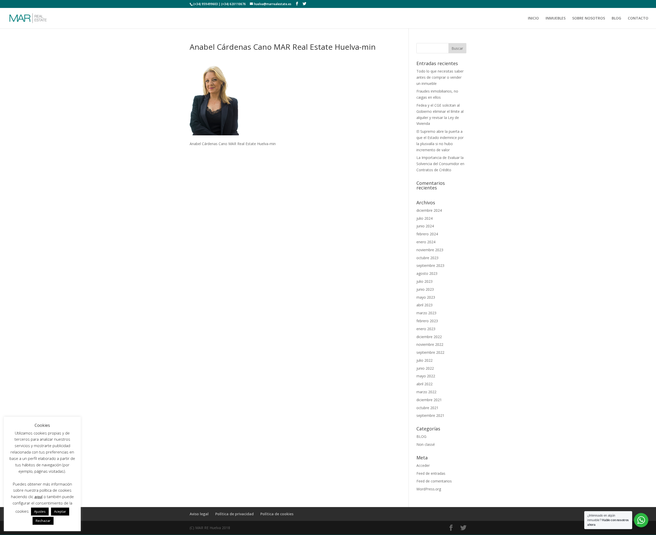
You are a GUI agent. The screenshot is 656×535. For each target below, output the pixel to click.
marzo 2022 (426, 391)
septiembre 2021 (430, 415)
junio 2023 (425, 289)
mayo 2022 (425, 376)
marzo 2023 (426, 312)
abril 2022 (424, 383)
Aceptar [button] (60, 511)
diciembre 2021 (429, 399)
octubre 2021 (427, 407)
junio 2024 (425, 226)
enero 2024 (425, 241)
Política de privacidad (234, 513)
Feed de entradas (430, 473)
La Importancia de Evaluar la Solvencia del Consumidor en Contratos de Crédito (440, 163)
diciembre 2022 (429, 336)
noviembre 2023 (429, 249)
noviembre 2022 (429, 344)
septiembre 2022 (430, 352)
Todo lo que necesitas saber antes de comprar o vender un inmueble (440, 77)
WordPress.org (428, 489)
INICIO (533, 18)
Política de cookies (276, 513)
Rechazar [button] (43, 520)
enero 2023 (425, 328)
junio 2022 (425, 368)
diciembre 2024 (429, 210)
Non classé (425, 444)
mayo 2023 (425, 297)
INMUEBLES (556, 18)
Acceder (423, 465)
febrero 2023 (427, 320)
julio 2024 (424, 218)
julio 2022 (424, 360)
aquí (38, 496)
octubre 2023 (427, 257)
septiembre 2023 (430, 265)
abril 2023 (424, 304)
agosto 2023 (426, 273)
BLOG (616, 18)
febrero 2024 (427, 233)
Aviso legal (199, 513)
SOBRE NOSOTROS (588, 18)
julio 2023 (424, 281)
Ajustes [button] (40, 511)
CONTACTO (638, 18)
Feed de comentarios (434, 481)
